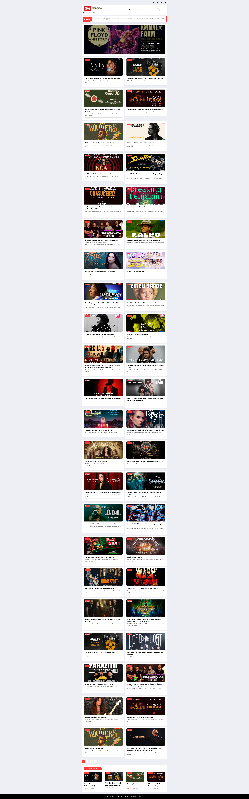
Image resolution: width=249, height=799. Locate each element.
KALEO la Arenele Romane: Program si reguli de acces (156, 18)
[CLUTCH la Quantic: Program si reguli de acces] (103, 418)
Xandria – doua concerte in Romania (96, 461)
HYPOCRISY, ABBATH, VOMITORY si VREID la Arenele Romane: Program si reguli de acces (144, 620)
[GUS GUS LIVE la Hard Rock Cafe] (145, 323)
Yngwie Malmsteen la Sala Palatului (95, 717)
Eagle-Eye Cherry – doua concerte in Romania (141, 143)
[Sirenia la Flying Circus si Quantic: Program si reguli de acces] (145, 481)
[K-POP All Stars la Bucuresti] (145, 260)
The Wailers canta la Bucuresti (94, 748)
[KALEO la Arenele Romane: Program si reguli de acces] (145, 229)
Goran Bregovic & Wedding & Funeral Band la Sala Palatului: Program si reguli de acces (103, 304)
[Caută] (158, 9)
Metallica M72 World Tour (135, 557)
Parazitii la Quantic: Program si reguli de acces (99, 684)
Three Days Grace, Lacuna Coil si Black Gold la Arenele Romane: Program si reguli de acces (118, 18)
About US (150, 10)
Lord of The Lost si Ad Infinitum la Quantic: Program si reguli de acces (145, 653)
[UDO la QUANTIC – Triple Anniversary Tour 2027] (103, 512)
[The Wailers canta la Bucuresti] (103, 737)
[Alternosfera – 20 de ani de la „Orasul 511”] (145, 706)
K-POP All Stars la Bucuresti (135, 272)
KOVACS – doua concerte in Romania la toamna (99, 334)
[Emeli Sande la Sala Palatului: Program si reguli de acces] (145, 291)
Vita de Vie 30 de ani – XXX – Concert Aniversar (100, 653)
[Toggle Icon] (164, 10)
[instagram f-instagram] (157, 2)
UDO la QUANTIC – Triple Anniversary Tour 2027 (100, 524)
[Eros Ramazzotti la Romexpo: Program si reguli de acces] (103, 577)
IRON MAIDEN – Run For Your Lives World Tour (99, 557)
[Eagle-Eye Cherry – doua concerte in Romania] (145, 131)
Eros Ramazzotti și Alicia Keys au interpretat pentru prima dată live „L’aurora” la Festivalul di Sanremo (144, 749)
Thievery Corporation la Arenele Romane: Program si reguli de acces (102, 110)
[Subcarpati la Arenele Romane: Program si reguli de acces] (145, 450)
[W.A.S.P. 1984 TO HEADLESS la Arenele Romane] (145, 577)
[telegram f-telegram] (161, 2)
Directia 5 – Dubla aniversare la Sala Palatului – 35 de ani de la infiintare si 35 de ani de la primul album (102, 366)
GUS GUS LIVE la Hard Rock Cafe (137, 334)
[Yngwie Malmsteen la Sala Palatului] (103, 706)
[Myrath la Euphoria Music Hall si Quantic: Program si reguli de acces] (103, 608)
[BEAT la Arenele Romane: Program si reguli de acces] (103, 162)
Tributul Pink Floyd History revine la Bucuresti (150, 44)
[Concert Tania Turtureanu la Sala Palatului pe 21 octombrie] (103, 67)
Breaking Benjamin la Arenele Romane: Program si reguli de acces (145, 208)
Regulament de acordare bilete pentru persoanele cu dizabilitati (120, 796)
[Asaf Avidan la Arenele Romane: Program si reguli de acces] (103, 387)
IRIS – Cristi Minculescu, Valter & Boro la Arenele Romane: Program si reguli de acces (145, 400)
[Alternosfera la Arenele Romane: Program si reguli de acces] (145, 98)
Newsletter (143, 10)
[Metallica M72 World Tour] (145, 545)
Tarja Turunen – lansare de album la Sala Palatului (100, 272)
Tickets (136, 10)
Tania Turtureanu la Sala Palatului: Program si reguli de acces (103, 492)
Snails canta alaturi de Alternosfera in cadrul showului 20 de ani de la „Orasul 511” (103, 208)
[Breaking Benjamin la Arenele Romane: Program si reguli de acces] (145, 195)
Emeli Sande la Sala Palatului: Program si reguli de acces (144, 303)
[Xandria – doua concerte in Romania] (103, 450)
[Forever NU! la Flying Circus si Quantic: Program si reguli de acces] (145, 512)
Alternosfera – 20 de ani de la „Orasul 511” (140, 717)
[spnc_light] (161, 10)
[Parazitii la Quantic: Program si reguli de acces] (103, 673)
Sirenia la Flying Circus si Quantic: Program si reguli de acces (144, 493)
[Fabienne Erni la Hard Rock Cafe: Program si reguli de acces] (145, 418)
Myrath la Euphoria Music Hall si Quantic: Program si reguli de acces (102, 620)
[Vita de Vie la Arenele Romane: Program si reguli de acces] (145, 67)
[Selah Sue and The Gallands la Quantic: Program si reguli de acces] (145, 354)
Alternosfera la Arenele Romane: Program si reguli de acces (145, 109)
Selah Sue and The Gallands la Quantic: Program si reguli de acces (145, 366)
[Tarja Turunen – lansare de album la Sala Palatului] (103, 260)
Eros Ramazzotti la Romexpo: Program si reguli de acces (101, 588)
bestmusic (93, 788)
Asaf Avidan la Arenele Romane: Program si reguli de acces (103, 399)
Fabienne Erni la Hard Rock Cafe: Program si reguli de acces (145, 430)
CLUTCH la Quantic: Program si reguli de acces (99, 430)
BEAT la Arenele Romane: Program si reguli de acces (100, 174)
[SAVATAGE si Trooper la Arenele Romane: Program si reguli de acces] (145, 162)
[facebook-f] (153, 2)
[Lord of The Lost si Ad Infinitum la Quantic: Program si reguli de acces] (145, 641)
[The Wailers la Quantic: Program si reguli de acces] (103, 131)
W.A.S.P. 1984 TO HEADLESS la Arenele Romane (142, 588)
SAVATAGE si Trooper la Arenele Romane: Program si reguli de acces (145, 175)
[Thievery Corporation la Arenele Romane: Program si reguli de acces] (103, 98)
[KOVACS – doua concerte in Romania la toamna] (103, 323)
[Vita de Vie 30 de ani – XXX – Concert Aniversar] (103, 641)
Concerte (142, 41)
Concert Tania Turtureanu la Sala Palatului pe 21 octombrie (102, 78)
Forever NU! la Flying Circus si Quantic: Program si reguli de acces (145, 525)
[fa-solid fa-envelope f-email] (165, 2)
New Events (129, 10)
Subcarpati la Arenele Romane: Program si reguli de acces (144, 461)
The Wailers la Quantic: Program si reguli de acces (100, 143)
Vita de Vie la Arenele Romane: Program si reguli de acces (145, 78)
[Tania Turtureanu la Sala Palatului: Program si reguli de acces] (103, 481)
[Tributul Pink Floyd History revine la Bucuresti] (124, 39)
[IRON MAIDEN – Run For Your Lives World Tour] (103, 545)
